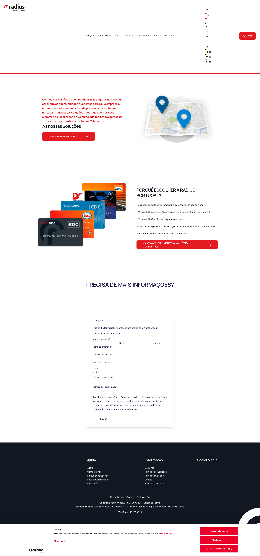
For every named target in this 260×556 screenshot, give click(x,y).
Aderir (90, 467)
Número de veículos (102, 354)
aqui (136, 409)
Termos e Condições (155, 483)
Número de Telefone (103, 377)
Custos (148, 479)
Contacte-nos (94, 471)
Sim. (97, 367)
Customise (217, 540)
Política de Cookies (154, 475)
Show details (60, 541)
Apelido (156, 342)
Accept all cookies (219, 531)
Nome (122, 342)
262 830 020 (136, 512)
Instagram (98, 320)
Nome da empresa (102, 346)
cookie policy (165, 534)
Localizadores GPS (147, 35)
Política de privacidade (156, 471)
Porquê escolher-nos (98, 475)
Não (97, 371)
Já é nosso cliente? (102, 362)
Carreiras (149, 467)
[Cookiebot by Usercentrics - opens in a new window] (36, 551)
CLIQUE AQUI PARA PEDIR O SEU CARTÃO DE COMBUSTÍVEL (165, 244)
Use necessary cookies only (219, 549)
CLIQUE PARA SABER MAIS (62, 136)
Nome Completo (101, 339)
